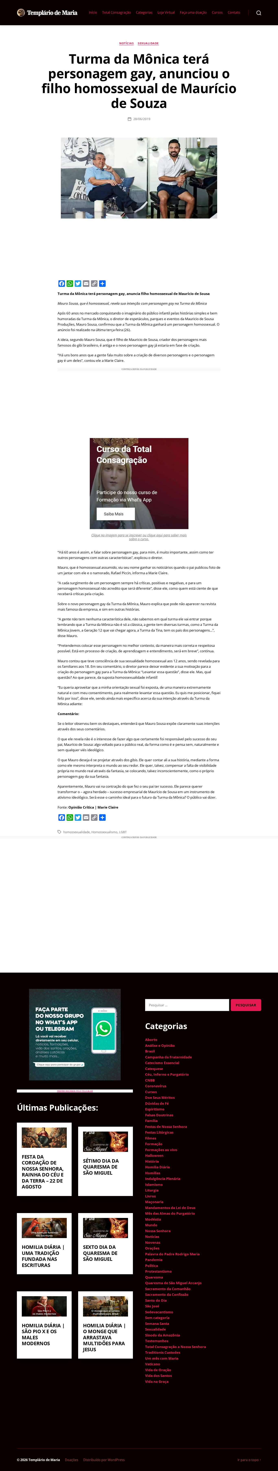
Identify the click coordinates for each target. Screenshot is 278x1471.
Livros (150, 1196)
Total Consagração (116, 12)
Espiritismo (154, 1109)
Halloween (154, 1155)
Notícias (126, 43)
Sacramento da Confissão (166, 1294)
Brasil (150, 1051)
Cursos (217, 12)
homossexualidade (76, 832)
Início (93, 12)
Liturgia (152, 1190)
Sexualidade (148, 43)
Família (151, 1120)
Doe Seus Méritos (160, 1097)
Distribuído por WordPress (104, 1460)
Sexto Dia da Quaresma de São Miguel (100, 1253)
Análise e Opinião (160, 1045)
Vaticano (152, 1364)
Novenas (152, 1242)
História (152, 1161)
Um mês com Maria (161, 1358)
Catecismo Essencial (162, 1062)
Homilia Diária (157, 1167)
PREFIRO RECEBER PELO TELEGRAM (75, 1091)
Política (151, 1265)
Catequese (154, 1068)
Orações (152, 1248)
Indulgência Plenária (162, 1178)
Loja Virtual (166, 12)
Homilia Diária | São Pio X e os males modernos (43, 1334)
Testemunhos (156, 1340)
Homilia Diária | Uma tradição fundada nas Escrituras (43, 1256)
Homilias (152, 1173)
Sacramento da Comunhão (168, 1288)
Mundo (151, 1225)
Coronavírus (155, 1086)
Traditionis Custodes (162, 1352)
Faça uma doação (193, 12)
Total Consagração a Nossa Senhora (175, 1346)
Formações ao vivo (161, 1149)
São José (152, 1306)
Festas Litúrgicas (159, 1132)
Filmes (150, 1138)
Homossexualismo (104, 832)
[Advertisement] (139, 248)
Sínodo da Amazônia (162, 1335)
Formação (153, 1144)
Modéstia (153, 1219)
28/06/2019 (141, 119)
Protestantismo (158, 1271)
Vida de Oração (158, 1370)
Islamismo (154, 1184)
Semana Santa (157, 1323)
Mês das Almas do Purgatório (170, 1213)
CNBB (150, 1080)
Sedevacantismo (159, 1312)
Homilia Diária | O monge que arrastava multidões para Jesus (104, 1337)
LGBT (123, 832)
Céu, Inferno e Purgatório (167, 1074)
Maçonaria (154, 1201)
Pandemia (153, 1259)
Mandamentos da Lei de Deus (170, 1207)
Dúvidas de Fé (157, 1103)
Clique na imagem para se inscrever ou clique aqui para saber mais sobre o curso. (139, 537)
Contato (234, 12)
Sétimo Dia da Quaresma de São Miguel (101, 1166)
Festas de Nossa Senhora (166, 1126)
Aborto (151, 1039)
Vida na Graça (157, 1381)
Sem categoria (157, 1317)
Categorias (144, 12)
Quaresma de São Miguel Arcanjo (173, 1283)
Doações (71, 1460)
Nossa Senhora (158, 1231)
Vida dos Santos (158, 1375)
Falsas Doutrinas (159, 1115)
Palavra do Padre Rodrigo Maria (172, 1254)
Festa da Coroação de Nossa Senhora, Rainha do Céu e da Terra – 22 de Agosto (43, 1171)
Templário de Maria (44, 1460)
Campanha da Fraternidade (168, 1057)
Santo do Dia (156, 1300)
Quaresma (154, 1277)
